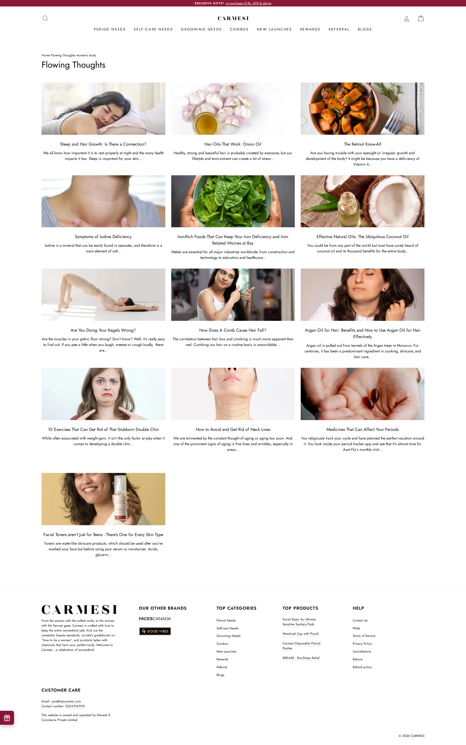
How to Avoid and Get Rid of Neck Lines (233, 429)
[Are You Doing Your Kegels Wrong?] (103, 295)
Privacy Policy (362, 643)
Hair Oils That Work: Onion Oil (232, 144)
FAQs (356, 628)
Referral (339, 29)
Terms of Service (364, 635)
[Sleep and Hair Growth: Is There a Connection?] (103, 109)
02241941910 (75, 706)
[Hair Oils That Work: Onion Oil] (233, 109)
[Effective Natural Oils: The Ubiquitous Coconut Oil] (362, 201)
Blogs (365, 29)
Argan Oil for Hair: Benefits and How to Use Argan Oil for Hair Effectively (362, 333)
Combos (239, 29)
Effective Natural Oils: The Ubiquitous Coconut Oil (363, 237)
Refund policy (362, 667)
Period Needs (110, 29)
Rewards (310, 29)
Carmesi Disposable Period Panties (301, 645)
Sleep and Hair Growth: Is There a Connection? (103, 144)
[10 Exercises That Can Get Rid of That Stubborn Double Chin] (103, 394)
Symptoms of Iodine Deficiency (103, 237)
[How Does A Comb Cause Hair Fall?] (233, 295)
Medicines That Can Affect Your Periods (363, 429)
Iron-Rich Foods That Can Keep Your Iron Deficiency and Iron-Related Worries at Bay (233, 240)
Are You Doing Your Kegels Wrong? (103, 330)
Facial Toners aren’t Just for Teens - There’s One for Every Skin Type (103, 534)
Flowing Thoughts (63, 55)
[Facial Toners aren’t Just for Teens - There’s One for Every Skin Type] (103, 499)
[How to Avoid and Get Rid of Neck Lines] (233, 394)
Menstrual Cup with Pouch (301, 633)
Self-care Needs (153, 29)
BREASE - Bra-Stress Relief (301, 657)
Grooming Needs (201, 29)
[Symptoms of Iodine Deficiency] (103, 201)
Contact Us (360, 620)
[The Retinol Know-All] (362, 109)
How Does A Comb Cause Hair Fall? (232, 330)
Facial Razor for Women (299, 619)
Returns (358, 659)
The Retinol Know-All (362, 144)
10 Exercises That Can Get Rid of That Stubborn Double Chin (103, 429)
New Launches (274, 29)
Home (46, 55)
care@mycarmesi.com (66, 701)
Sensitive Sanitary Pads (298, 624)
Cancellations (362, 651)
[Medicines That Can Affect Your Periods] (362, 394)
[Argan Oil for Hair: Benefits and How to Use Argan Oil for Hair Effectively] (362, 295)
